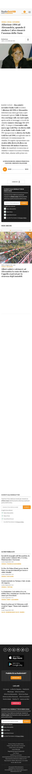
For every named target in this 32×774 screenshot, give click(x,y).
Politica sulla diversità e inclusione (16, 746)
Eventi (9, 599)
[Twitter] (9, 650)
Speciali (9, 22)
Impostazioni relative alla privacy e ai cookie (16, 761)
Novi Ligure (10, 576)
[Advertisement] (16, 86)
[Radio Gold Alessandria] (8, 12)
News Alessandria (11, 209)
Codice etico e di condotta (16, 748)
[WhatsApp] (27, 650)
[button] (5, 169)
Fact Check (16, 753)
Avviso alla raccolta (16, 762)
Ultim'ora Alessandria (10, 694)
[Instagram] (18, 650)
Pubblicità (26, 689)
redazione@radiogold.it (22, 770)
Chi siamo (6, 689)
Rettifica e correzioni (16, 755)
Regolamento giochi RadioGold (16, 751)
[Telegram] (22, 650)
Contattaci (16, 703)
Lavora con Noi (24, 699)
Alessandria (16, 22)
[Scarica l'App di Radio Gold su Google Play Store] (16, 664)
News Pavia (9, 212)
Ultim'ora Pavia (23, 694)
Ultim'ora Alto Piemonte (10, 697)
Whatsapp (10, 692)
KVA (21, 771)
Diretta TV (15, 699)
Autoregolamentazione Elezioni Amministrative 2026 (16, 757)
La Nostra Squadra (15, 689)
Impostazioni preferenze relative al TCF (16, 759)
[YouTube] (14, 650)
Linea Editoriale (16, 749)
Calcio (3, 612)
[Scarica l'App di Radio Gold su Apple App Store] (16, 657)
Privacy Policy (22, 218)
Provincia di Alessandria (14, 564)
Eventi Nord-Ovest (11, 215)
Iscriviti (24, 203)
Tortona (9, 587)
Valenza (22, 612)
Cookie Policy (20, 744)
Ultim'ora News (20, 692)
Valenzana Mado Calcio (12, 612)
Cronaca (3, 22)
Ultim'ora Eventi (24, 697)
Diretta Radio (7, 699)
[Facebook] (5, 650)
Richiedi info (16, 677)
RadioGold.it (20, 767)
